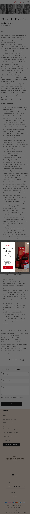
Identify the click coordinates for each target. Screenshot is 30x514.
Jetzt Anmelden (8, 267)
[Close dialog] (28, 243)
